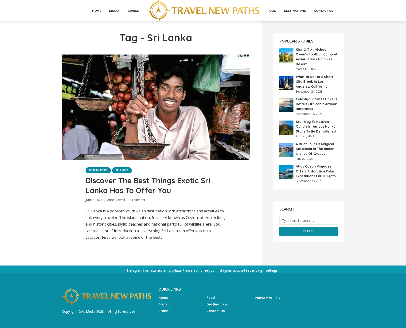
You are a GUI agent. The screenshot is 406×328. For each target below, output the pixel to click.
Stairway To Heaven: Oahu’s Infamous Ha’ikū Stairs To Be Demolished (316, 126)
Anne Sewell (116, 200)
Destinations (295, 10)
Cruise (133, 10)
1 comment (137, 200)
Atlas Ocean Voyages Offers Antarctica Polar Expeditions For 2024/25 (316, 171)
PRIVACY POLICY (267, 298)
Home (96, 10)
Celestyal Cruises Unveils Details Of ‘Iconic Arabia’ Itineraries (316, 104)
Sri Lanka (122, 170)
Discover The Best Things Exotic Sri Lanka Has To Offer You (148, 185)
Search (309, 231)
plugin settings (267, 270)
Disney (114, 10)
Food (272, 10)
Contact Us (323, 10)
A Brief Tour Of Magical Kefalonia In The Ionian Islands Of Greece (315, 149)
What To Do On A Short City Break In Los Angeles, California (314, 82)
